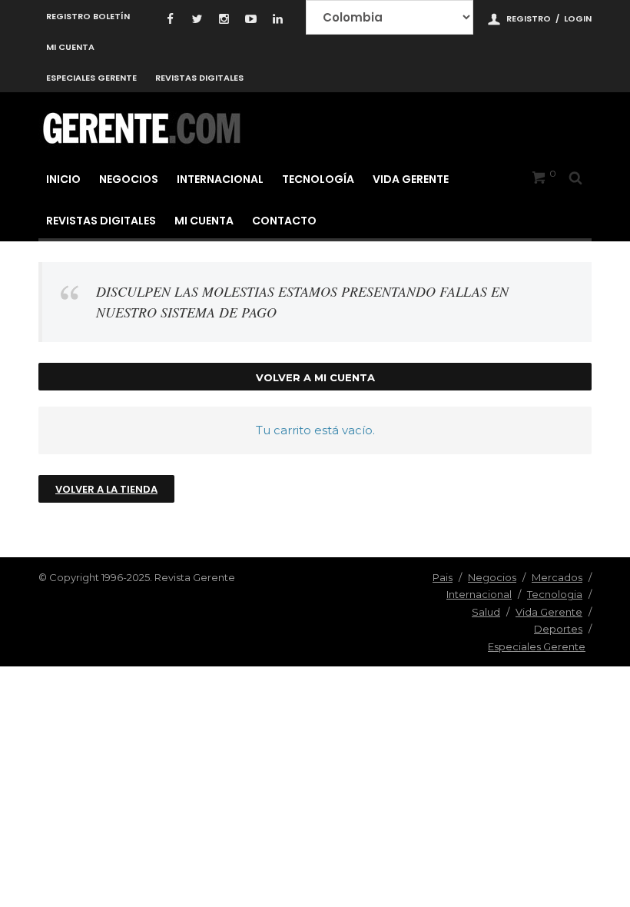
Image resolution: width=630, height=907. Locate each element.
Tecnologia (554, 594)
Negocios (128, 179)
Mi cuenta (70, 47)
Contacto (284, 220)
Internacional (220, 179)
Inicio (63, 179)
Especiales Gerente (91, 77)
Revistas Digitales (199, 77)
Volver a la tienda (106, 489)
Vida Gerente (411, 179)
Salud (486, 612)
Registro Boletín (88, 16)
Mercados (557, 577)
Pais (443, 577)
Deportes (558, 629)
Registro (528, 18)
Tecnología (318, 179)
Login (578, 18)
